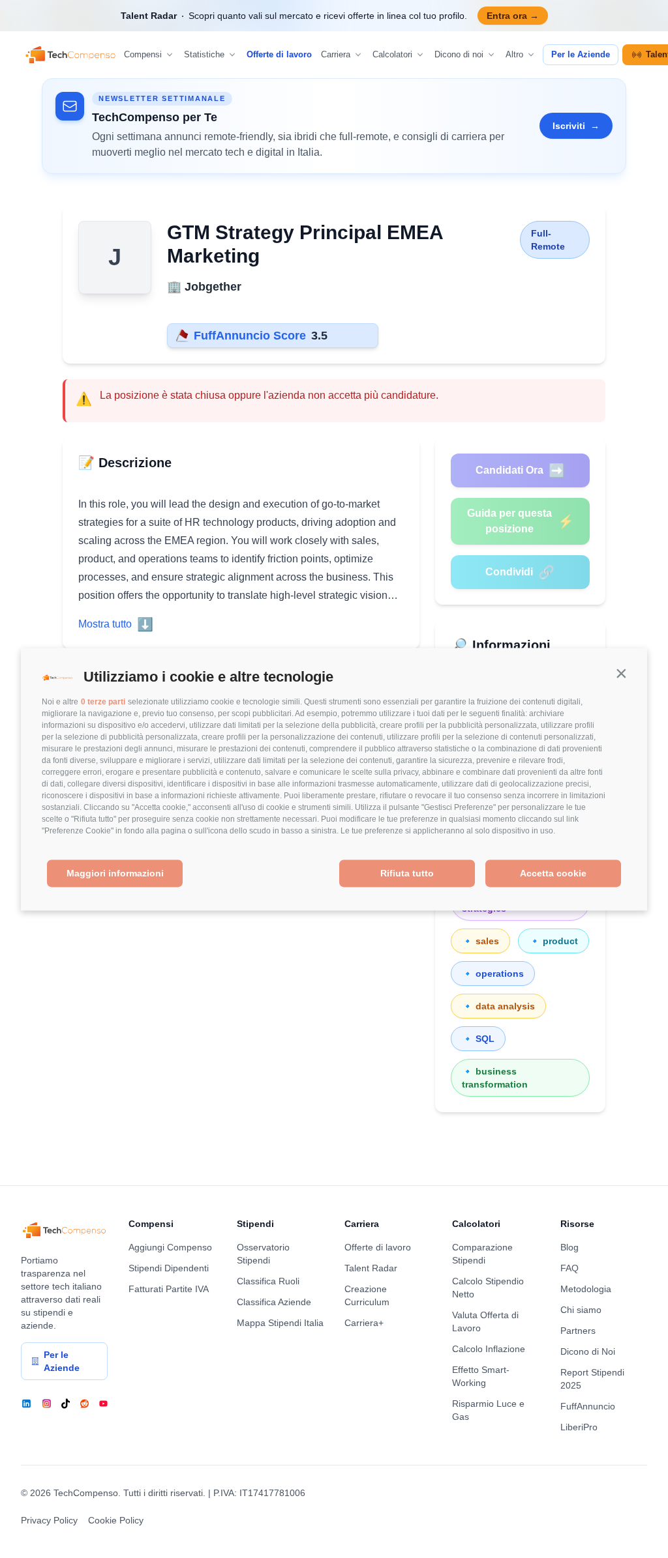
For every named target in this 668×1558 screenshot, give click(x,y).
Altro (514, 54)
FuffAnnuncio (587, 1406)
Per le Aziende (580, 54)
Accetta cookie (553, 874)
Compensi (143, 54)
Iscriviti (576, 126)
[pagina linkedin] (26, 1404)
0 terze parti (103, 702)
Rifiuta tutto (407, 874)
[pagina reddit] (84, 1403)
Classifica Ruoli (268, 1281)
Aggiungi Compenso (170, 1247)
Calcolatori (392, 54)
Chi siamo (580, 1310)
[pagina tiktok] (65, 1403)
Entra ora (513, 15)
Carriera (335, 54)
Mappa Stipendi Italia (280, 1323)
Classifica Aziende (274, 1302)
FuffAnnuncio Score (250, 335)
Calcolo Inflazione (488, 1349)
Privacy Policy (49, 1520)
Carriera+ (364, 1323)
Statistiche (204, 54)
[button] (621, 674)
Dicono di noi (458, 54)
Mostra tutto (115, 624)
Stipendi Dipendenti (169, 1268)
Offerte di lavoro (279, 54)
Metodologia (585, 1289)
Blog (569, 1247)
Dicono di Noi (587, 1351)
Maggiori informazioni (115, 874)
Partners (578, 1330)
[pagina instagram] (46, 1403)
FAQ (569, 1268)
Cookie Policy (116, 1520)
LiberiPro (579, 1427)
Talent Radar (370, 1268)
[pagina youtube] (103, 1403)
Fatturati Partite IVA (169, 1289)
